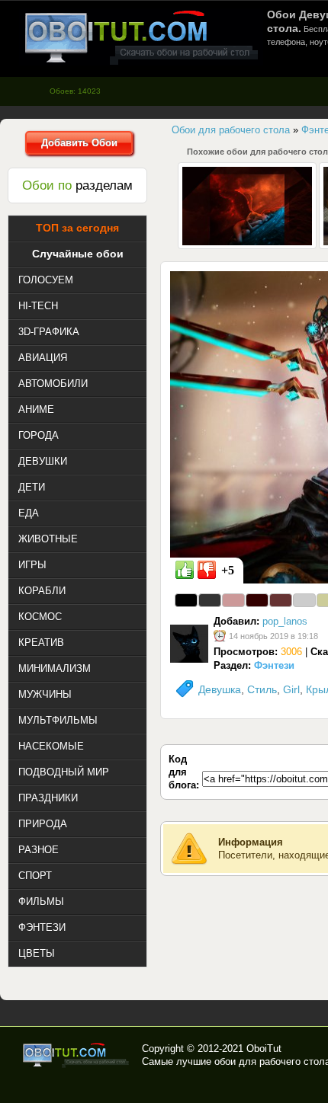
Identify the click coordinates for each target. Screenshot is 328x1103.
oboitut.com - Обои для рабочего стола (141, 37)
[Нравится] (184, 570)
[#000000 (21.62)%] (186, 600)
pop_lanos (284, 621)
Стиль (262, 689)
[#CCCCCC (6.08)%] (304, 600)
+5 (227, 570)
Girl (291, 689)
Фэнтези (274, 665)
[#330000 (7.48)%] (257, 600)
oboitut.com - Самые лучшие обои (76, 1055)
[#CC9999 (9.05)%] (233, 600)
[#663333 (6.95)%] (280, 600)
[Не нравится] (207, 570)
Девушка (219, 689)
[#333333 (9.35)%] (209, 600)
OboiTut (263, 1048)
